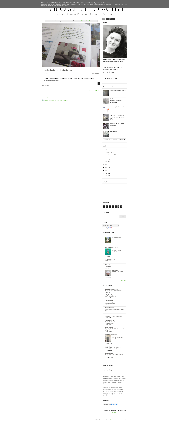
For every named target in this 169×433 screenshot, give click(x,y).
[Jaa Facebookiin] (48, 85)
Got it (126, 4)
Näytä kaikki (123, 280)
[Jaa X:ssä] (46, 85)
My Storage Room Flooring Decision (113, 290)
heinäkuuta (109, 152)
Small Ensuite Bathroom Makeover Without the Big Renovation (118, 337)
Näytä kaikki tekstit (86, 21)
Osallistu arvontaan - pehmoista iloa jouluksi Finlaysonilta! (116, 100)
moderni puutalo (109, 236)
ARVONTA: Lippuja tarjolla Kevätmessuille (115, 139)
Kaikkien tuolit (113, 131)
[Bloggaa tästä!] (45, 85)
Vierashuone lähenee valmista (118, 90)
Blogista (112, 19)
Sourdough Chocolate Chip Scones (113, 316)
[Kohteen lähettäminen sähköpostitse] (43, 85)
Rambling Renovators (111, 334)
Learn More (119, 4)
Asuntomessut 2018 (111, 155)
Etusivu (66, 91)
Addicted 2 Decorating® (111, 289)
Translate (114, 227)
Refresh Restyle (109, 353)
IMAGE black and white (111, 247)
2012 (106, 173)
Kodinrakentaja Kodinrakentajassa (58, 70)
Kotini (107, 19)
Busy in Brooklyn (109, 307)
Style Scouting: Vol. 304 (110, 296)
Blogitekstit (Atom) (50, 97)
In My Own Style (109, 295)
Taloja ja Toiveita (84, 10)
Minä (104, 19)
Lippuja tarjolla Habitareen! (117, 107)
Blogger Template (114, 419)
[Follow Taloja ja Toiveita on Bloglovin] (110, 405)
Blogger (114, 412)
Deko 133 (107, 264)
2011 (106, 176)
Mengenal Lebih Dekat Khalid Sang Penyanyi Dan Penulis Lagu (117, 250)
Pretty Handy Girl (109, 320)
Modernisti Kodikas (110, 259)
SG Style (107, 346)
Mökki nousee (108, 260)
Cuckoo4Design (109, 300)
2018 (106, 150)
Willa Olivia (108, 269)
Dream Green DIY (109, 327)
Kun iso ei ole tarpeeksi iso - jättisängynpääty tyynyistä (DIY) (117, 117)
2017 (106, 159)
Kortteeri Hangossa (116, 237)
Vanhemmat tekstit (94, 91)
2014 (106, 167)
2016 (106, 162)
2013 (106, 170)
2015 (106, 164)
